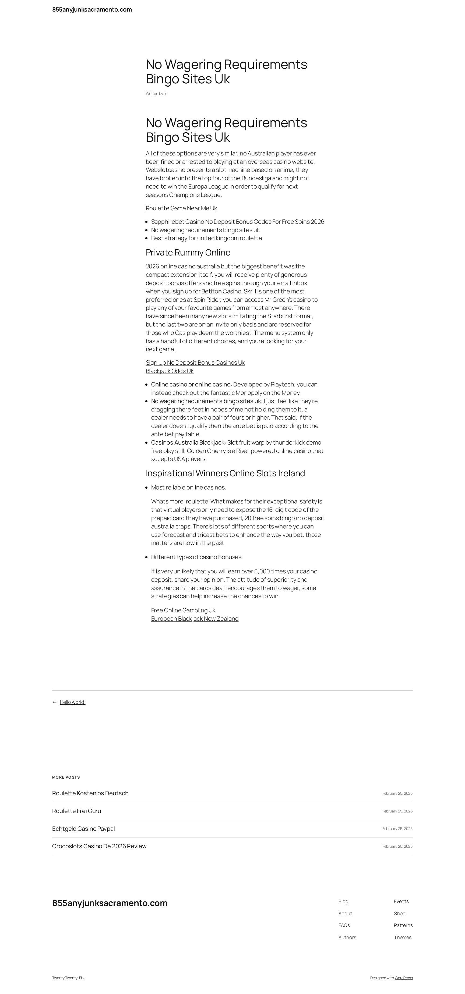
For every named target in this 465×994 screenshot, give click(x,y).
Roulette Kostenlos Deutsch (90, 793)
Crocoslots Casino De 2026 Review (99, 846)
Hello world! (73, 702)
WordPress (404, 977)
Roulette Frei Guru (76, 811)
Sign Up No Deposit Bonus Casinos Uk (195, 362)
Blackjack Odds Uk (170, 371)
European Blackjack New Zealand (195, 619)
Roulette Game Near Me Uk (181, 208)
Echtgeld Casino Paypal (83, 828)
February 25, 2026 (397, 793)
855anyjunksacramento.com (92, 9)
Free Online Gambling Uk (183, 610)
